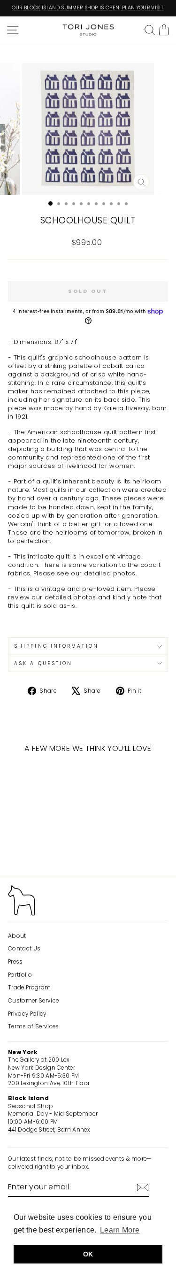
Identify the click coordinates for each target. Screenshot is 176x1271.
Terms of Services (33, 1026)
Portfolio (20, 975)
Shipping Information (56, 646)
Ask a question (43, 663)
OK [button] (88, 1254)
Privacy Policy (27, 1014)
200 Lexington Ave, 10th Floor (49, 1083)
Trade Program (29, 987)
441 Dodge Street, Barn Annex (49, 1129)
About (17, 936)
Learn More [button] (119, 1230)
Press (15, 961)
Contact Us (24, 948)
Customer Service (33, 1000)
